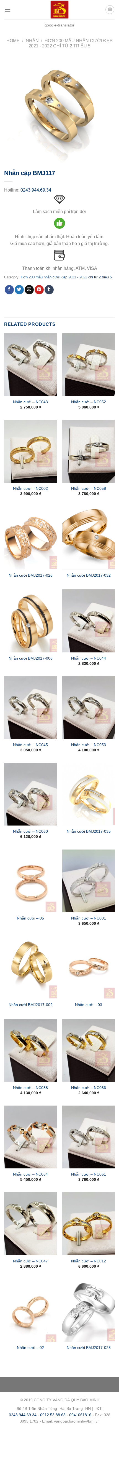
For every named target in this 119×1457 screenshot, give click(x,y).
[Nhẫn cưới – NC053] (88, 707)
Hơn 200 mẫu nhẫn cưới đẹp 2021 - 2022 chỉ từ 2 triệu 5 (66, 277)
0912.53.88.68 (53, 1415)
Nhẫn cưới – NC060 (30, 831)
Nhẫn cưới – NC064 (30, 1174)
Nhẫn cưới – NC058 (88, 488)
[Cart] (109, 9)
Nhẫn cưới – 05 (30, 918)
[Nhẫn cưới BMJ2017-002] (30, 967)
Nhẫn (32, 40)
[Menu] (7, 9)
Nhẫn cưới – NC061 (88, 1174)
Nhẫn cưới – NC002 (30, 488)
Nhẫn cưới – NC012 (88, 1261)
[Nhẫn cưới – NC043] (30, 364)
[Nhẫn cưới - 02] (30, 1310)
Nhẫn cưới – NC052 (88, 402)
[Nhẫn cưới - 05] (30, 881)
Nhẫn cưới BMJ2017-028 (89, 1348)
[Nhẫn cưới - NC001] (88, 881)
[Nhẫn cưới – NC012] (88, 1223)
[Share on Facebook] (9, 289)
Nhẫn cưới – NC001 (88, 918)
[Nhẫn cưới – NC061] (88, 1137)
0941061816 (80, 1415)
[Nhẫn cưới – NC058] (88, 451)
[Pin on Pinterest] (39, 289)
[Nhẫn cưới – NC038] (30, 1050)
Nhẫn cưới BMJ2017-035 (89, 831)
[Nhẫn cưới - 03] (88, 967)
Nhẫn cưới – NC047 (30, 1261)
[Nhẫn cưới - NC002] (30, 451)
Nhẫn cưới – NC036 (88, 1088)
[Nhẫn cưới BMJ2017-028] (88, 1310)
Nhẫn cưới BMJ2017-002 (31, 1005)
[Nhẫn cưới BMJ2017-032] (88, 538)
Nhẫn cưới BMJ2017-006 (31, 658)
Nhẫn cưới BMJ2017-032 (89, 575)
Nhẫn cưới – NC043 (30, 402)
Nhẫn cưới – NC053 (88, 745)
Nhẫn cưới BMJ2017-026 (31, 575)
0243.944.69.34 (35, 190)
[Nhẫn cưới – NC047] (30, 1223)
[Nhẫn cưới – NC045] (30, 707)
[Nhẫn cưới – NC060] (30, 794)
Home (13, 40)
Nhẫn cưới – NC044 (88, 658)
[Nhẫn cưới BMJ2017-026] (30, 538)
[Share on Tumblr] (49, 289)
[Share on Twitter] (19, 289)
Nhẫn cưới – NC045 (30, 745)
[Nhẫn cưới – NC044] (88, 620)
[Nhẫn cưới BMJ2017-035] (88, 794)
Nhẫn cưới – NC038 (30, 1088)
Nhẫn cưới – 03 (88, 1005)
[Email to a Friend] (29, 289)
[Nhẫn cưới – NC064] (30, 1137)
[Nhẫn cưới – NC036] (88, 1050)
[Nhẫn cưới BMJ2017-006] (30, 620)
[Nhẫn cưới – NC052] (88, 364)
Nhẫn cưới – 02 (30, 1348)
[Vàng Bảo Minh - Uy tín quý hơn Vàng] (59, 9)
